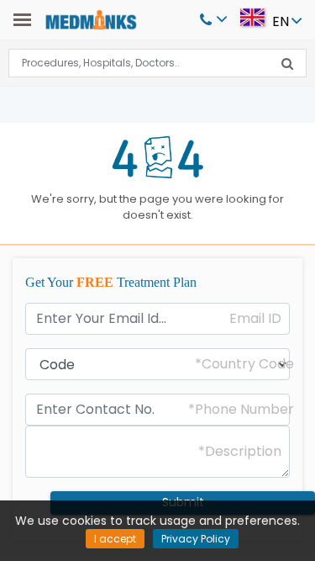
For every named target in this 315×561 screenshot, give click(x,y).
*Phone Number (241, 409)
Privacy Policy (195, 539)
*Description (239, 451)
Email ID (255, 319)
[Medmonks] (91, 19)
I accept (115, 539)
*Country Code (244, 364)
